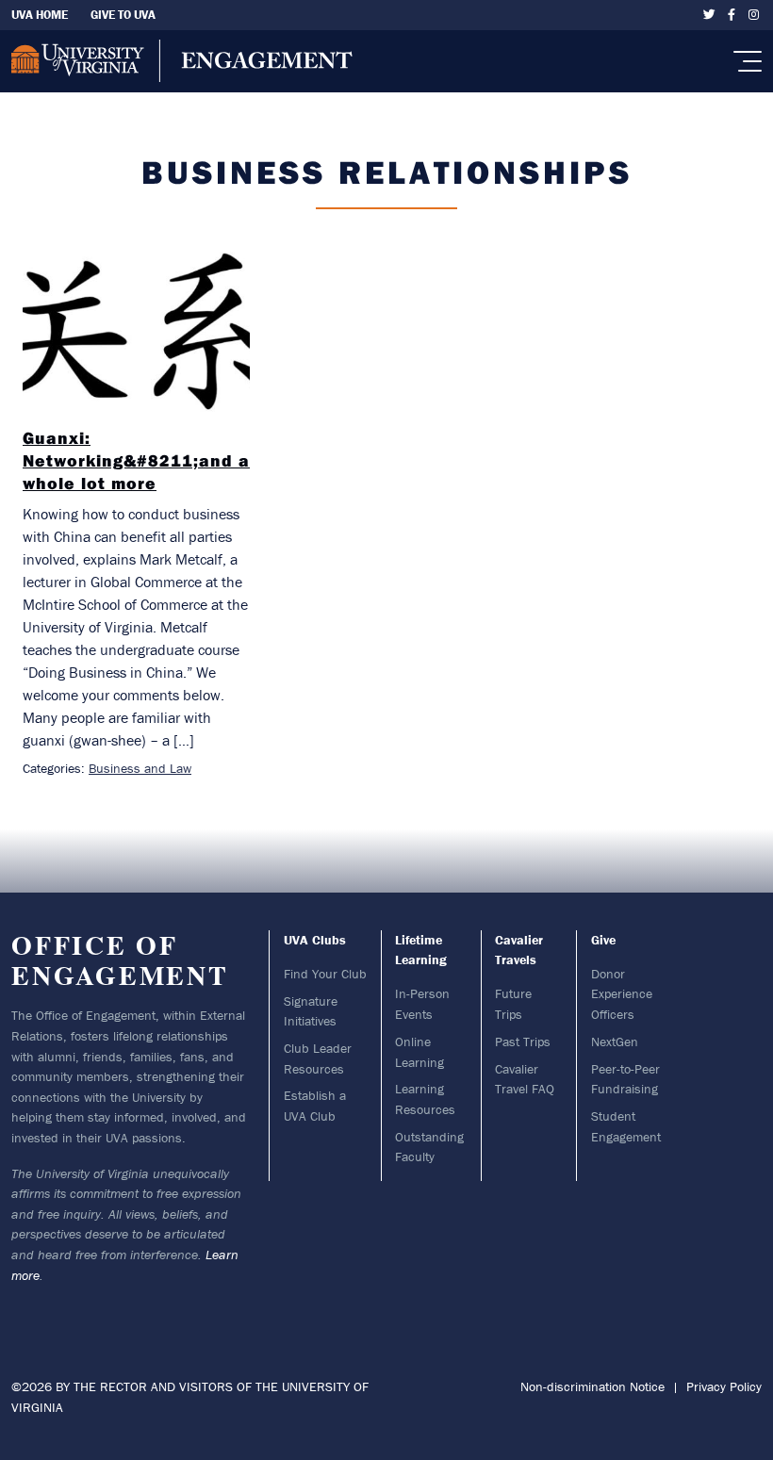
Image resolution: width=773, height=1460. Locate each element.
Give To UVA (123, 15)
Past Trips (523, 1041)
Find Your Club (325, 973)
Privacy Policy (724, 1386)
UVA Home (39, 15)
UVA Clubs (315, 939)
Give (603, 939)
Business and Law (140, 768)
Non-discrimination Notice (592, 1386)
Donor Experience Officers (621, 994)
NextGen (614, 1041)
